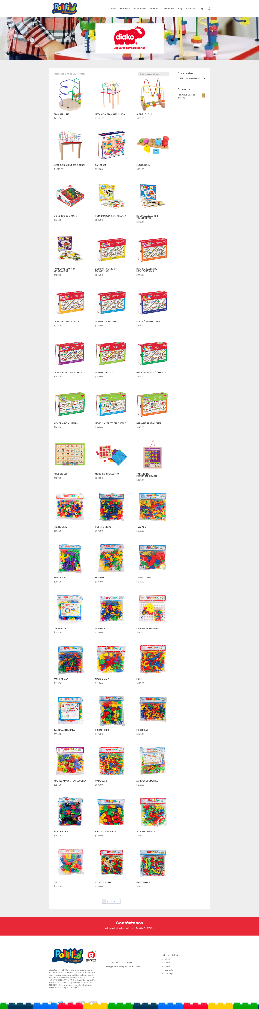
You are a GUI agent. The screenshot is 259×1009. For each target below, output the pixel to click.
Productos (140, 8)
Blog (180, 8)
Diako (167, 962)
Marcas (154, 8)
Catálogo (169, 973)
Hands (168, 966)
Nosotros (125, 8)
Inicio (113, 8)
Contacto (191, 8)
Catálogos (168, 8)
